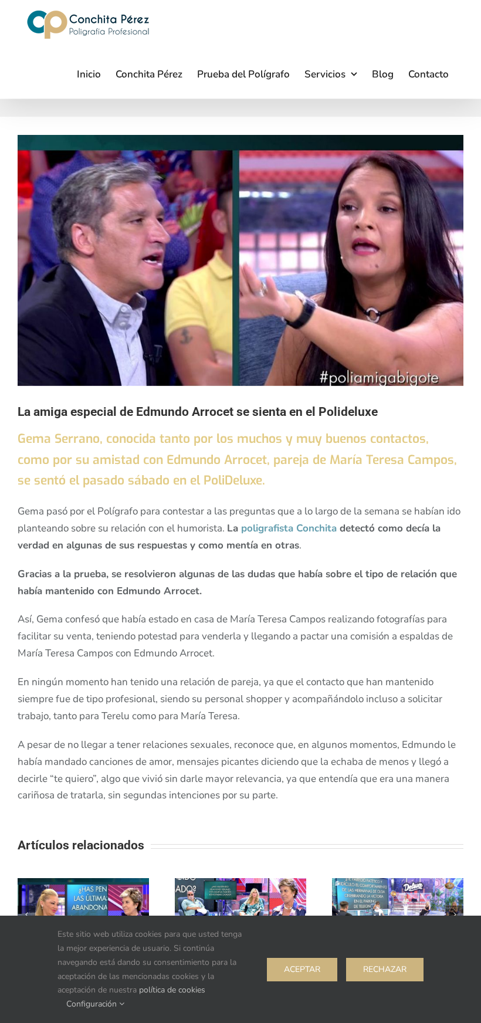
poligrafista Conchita (289, 528)
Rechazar (385, 969)
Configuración (92, 1004)
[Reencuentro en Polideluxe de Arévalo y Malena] (240, 885)
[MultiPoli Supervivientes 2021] (397, 885)
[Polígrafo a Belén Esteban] (83, 885)
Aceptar (302, 969)
